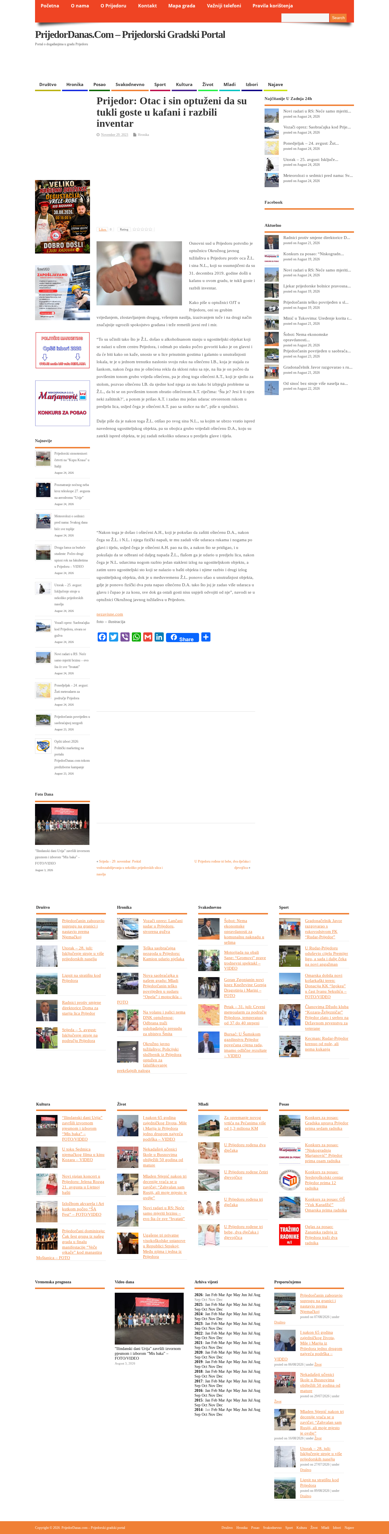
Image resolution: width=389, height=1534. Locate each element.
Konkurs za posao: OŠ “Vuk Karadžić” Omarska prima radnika (326, 1204)
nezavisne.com (110, 614)
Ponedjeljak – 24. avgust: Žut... (311, 143)
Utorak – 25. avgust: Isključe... (310, 159)
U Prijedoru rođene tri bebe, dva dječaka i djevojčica (243, 1232)
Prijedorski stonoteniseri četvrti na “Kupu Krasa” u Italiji (71, 460)
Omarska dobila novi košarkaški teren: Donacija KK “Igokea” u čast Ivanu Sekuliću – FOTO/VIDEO (326, 986)
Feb (214, 1295)
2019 (198, 1362)
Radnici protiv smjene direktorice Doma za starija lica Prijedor (81, 1008)
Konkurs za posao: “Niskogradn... (313, 253)
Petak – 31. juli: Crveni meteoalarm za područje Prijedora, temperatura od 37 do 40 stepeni (245, 1014)
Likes (105, 229)
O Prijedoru (113, 6)
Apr (229, 1295)
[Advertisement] (243, 64)
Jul (250, 1295)
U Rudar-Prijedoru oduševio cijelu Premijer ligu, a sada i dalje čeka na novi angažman (326, 956)
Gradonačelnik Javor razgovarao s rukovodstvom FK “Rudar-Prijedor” (323, 928)
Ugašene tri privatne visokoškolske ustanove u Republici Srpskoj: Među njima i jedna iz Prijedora (164, 1246)
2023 (198, 1323)
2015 (198, 1400)
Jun (244, 1295)
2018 (198, 1371)
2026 (198, 1295)
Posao (99, 84)
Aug (256, 1295)
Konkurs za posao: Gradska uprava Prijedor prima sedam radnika (326, 1123)
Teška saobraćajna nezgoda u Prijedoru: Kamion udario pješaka (163, 953)
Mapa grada (181, 6)
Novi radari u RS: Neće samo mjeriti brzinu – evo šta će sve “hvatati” (71, 660)
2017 (198, 1381)
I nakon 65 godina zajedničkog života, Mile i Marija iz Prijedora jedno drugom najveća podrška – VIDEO (165, 1128)
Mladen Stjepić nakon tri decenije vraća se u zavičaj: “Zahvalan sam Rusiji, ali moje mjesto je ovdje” (165, 1187)
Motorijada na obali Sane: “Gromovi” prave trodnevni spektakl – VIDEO (245, 960)
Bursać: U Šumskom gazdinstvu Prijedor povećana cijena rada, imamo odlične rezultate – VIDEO (245, 1044)
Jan (207, 1295)
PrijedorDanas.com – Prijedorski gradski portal (130, 34)
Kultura (184, 84)
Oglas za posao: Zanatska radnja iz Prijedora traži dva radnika (321, 1234)
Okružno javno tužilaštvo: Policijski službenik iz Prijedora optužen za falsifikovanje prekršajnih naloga (149, 1057)
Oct (204, 1309)
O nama (80, 6)
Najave (275, 84)
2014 (198, 1410)
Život (208, 84)
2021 (198, 1343)
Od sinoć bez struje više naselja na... (315, 383)
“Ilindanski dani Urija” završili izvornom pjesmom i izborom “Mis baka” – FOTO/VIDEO (62, 857)
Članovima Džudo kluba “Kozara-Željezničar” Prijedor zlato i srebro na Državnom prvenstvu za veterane (327, 1017)
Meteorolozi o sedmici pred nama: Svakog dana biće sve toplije (70, 522)
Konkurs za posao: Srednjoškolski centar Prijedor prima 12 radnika (324, 1179)
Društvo (47, 84)
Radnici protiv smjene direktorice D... (316, 237)
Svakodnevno (130, 84)
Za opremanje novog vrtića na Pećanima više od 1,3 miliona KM (245, 1123)
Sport (160, 84)
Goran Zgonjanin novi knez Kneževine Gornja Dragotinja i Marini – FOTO (245, 987)
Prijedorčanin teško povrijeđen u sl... (316, 302)
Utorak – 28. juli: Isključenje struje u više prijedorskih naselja (83, 953)
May (236, 1295)
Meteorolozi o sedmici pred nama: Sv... (318, 175)
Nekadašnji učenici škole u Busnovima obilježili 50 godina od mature (163, 1157)
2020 (198, 1352)
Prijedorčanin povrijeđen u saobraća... (317, 350)
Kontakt (147, 6)
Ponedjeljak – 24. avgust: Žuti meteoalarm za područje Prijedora (71, 691)
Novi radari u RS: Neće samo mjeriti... (317, 111)
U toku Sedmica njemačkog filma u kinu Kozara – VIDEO (83, 1154)
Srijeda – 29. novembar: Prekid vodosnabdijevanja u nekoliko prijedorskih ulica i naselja (130, 867)
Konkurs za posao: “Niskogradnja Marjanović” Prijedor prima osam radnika (323, 1152)
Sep (197, 1309)
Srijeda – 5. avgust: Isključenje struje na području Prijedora (80, 1035)
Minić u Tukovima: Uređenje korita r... (317, 318)
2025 (198, 1304)
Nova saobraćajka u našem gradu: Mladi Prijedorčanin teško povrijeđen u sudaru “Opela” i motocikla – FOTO (149, 989)
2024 (198, 1314)
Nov (211, 1309)
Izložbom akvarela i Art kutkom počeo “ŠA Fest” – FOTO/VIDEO (83, 1209)
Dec (219, 1309)
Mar (221, 1295)
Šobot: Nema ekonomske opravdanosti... (305, 337)
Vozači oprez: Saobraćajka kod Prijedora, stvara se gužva (71, 629)
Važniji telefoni (224, 6)
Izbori (252, 84)
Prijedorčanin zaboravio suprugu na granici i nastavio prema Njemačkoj (83, 928)
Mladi (230, 84)
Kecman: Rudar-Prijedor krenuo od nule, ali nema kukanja (326, 1043)
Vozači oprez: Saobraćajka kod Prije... (317, 126)
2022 (198, 1333)
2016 (198, 1390)
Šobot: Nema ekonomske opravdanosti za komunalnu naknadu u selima (244, 931)
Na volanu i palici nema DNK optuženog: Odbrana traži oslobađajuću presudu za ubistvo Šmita (164, 1023)
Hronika (74, 84)
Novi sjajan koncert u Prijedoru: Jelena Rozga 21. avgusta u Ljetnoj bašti (83, 1184)
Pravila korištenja (273, 6)
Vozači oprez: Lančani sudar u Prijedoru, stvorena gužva (163, 926)
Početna (50, 6)
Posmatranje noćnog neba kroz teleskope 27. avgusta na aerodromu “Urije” (72, 491)
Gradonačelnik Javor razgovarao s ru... (318, 367)
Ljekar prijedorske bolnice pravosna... (317, 285)
